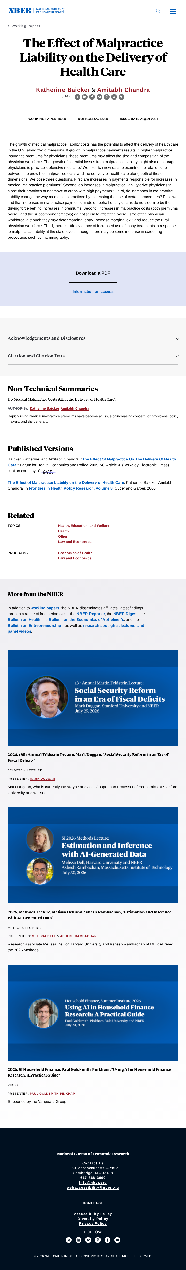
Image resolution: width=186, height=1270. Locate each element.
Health (63, 531)
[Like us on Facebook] (107, 1240)
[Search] (158, 11)
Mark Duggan (42, 778)
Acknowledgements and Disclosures (46, 338)
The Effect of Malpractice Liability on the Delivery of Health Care (66, 482)
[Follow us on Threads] (98, 1240)
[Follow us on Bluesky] (88, 1240)
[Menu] (173, 11)
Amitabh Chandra (123, 90)
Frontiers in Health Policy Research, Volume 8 (71, 488)
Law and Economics (75, 542)
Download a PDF (93, 273)
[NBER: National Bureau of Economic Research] (41, 12)
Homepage (93, 1203)
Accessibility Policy (93, 1214)
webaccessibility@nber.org (93, 1187)
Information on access (93, 291)
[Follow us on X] (69, 1240)
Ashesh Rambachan (78, 936)
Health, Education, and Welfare (83, 526)
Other (62, 536)
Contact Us (93, 1163)
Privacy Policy (93, 1223)
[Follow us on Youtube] (117, 1240)
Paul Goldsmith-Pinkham (53, 1093)
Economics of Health (75, 553)
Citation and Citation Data (36, 356)
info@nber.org (93, 1182)
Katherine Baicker (63, 90)
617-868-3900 (93, 1178)
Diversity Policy (93, 1219)
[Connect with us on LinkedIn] (78, 1240)
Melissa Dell (44, 936)
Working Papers (26, 26)
